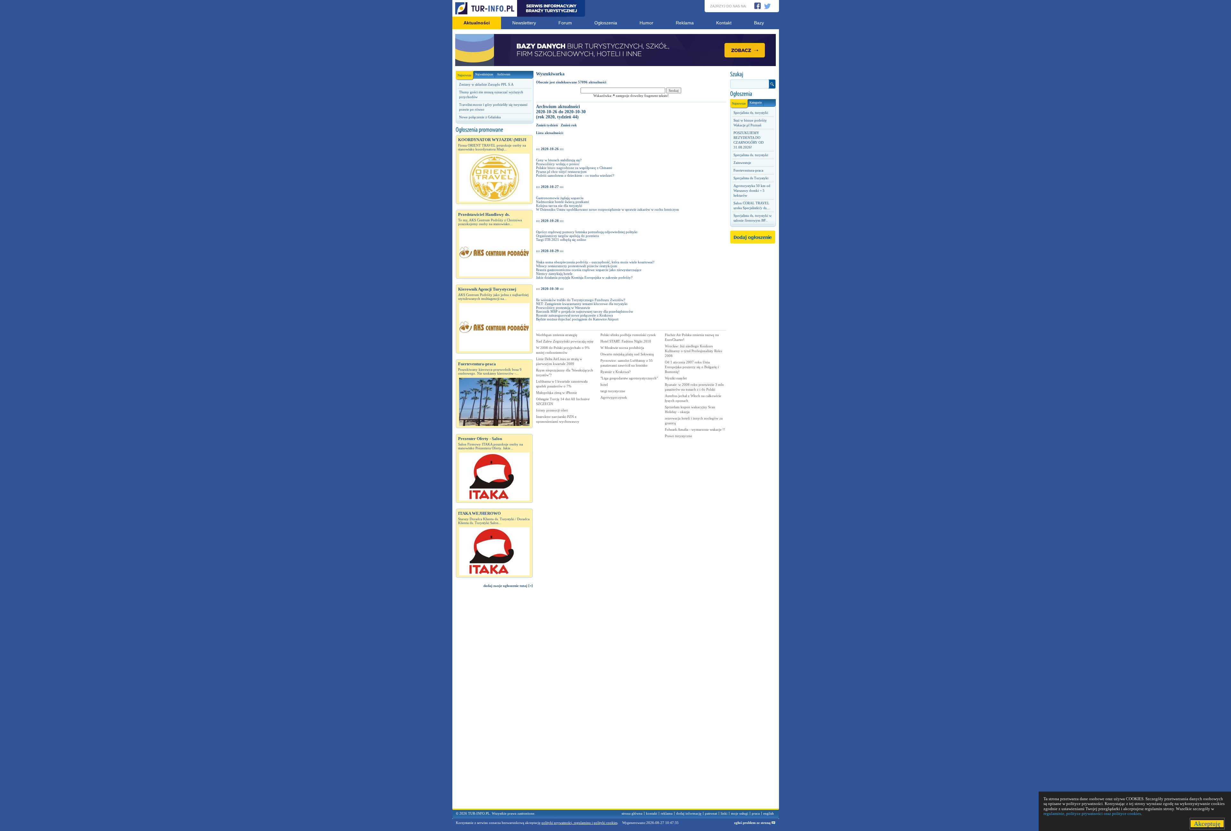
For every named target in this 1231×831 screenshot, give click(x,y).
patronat (711, 813)
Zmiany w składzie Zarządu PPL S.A (486, 84)
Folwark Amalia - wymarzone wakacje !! (695, 429)
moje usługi (739, 813)
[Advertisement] (494, 701)
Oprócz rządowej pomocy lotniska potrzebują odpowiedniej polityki (586, 232)
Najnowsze (464, 75)
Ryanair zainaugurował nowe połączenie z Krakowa (574, 315)
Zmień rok (569, 125)
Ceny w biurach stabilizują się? (559, 160)
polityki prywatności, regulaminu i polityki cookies (579, 823)
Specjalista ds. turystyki (750, 112)
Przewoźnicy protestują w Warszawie (563, 308)
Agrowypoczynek (613, 397)
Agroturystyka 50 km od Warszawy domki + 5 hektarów (751, 190)
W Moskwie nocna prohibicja (622, 348)
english (768, 813)
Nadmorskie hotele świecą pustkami (562, 202)
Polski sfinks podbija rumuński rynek (628, 335)
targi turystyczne (612, 391)
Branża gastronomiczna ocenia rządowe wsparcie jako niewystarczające (588, 270)
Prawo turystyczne (678, 436)
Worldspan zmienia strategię (556, 335)
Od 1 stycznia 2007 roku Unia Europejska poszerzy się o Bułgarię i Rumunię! (692, 367)
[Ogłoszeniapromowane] (494, 130)
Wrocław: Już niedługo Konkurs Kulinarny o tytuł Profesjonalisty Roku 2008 (693, 351)
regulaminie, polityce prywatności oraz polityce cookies (1092, 813)
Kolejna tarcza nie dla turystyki (559, 206)
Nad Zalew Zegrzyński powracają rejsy (565, 341)
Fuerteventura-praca (748, 170)
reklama (667, 813)
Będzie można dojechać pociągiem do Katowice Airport (577, 319)
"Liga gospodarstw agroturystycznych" (629, 378)
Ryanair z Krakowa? (615, 372)
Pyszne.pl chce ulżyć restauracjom (561, 172)
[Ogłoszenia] (752, 94)
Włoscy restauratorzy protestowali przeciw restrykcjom (576, 266)
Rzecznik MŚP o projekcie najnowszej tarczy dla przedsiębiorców (584, 311)
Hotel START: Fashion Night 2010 (625, 341)
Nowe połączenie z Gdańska (480, 117)
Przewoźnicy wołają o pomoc (558, 164)
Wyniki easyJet (676, 378)
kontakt (651, 813)
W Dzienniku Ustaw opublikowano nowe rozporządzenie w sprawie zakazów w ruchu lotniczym (607, 209)
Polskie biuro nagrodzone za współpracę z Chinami (574, 168)
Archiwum (503, 74)
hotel (604, 384)
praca (756, 813)
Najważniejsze (484, 74)
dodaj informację (688, 813)
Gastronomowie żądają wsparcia (559, 198)
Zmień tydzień (547, 125)
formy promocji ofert (552, 410)
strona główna (632, 813)
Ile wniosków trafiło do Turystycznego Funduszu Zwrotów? (580, 300)
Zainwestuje (742, 163)
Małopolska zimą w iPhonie (556, 392)
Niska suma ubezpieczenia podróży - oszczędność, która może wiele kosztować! (595, 262)
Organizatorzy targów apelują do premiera (567, 236)
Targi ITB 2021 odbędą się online (561, 240)
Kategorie (755, 102)
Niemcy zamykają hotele (554, 274)
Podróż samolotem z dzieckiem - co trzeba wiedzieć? (575, 175)
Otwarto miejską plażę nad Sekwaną (627, 354)
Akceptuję (1207, 823)
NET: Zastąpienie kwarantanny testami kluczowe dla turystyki (581, 304)
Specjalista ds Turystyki (750, 178)
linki (724, 813)
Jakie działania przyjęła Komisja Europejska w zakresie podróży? (584, 277)
